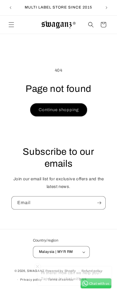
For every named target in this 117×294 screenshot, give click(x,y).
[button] (11, 24)
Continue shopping (59, 109)
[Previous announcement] (10, 7)
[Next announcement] (106, 7)
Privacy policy (31, 279)
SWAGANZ (36, 270)
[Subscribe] (99, 203)
